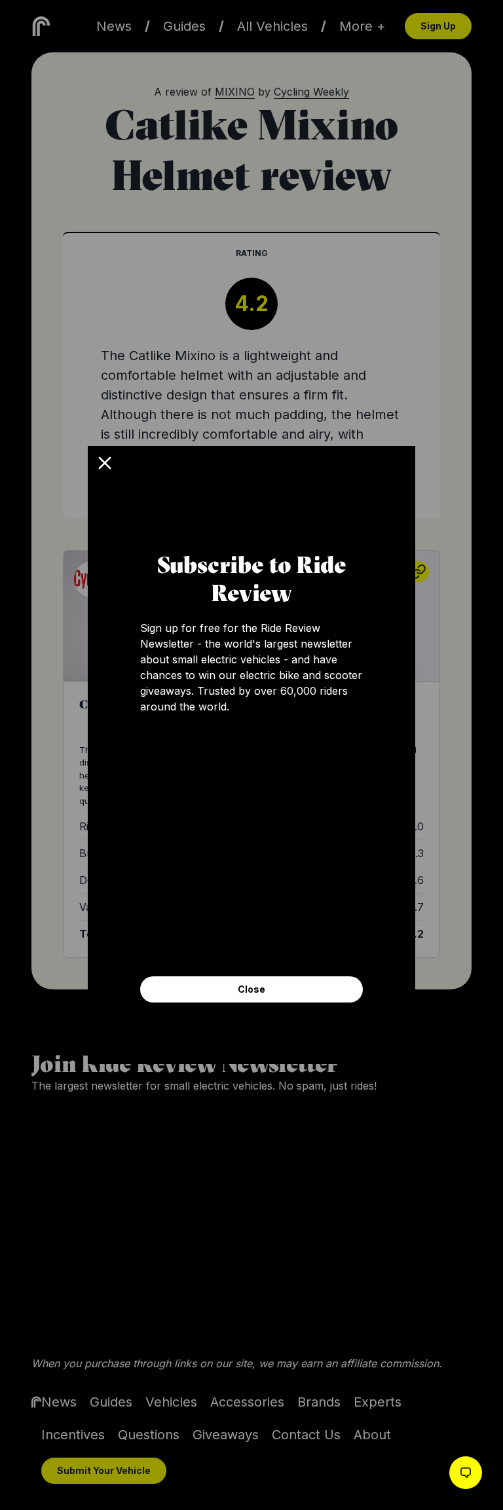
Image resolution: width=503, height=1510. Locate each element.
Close (251, 989)
